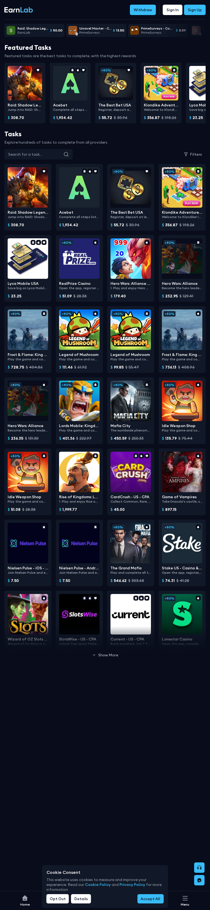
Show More (108, 655)
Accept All (150, 898)
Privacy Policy (132, 884)
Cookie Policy (98, 884)
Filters (196, 154)
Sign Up (195, 9)
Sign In (173, 9)
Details (81, 898)
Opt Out (58, 898)
